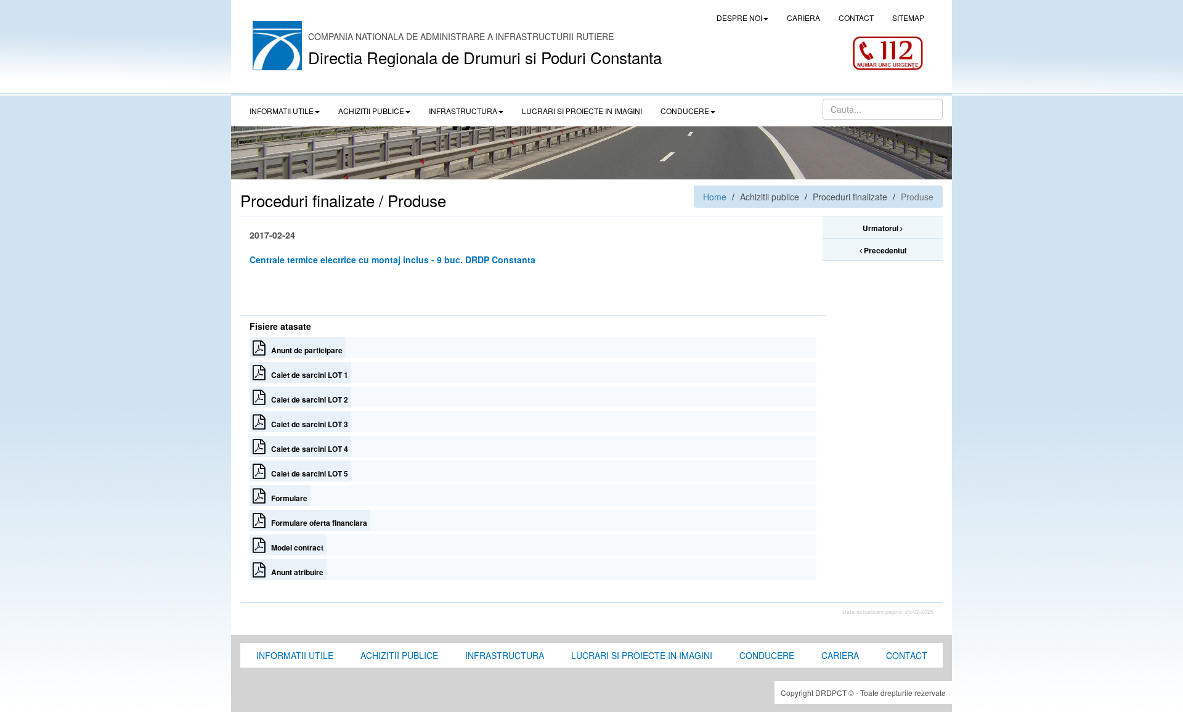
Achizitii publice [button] (371, 110)
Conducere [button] (685, 110)
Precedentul (884, 250)
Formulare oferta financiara (316, 522)
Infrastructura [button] (463, 110)
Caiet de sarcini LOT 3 (307, 424)
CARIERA (803, 17)
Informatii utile (294, 655)
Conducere (766, 655)
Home (714, 196)
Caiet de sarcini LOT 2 (307, 399)
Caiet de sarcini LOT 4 (307, 448)
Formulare (286, 498)
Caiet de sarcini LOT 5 (307, 473)
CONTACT (856, 17)
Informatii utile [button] (282, 110)
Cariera (840, 655)
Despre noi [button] (739, 17)
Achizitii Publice (399, 655)
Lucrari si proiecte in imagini (641, 655)
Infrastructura (504, 655)
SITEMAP (908, 17)
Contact (906, 655)
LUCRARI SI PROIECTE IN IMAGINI (582, 110)
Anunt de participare (304, 350)
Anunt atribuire (294, 572)
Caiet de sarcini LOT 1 (307, 374)
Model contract (294, 547)
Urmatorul (881, 228)
